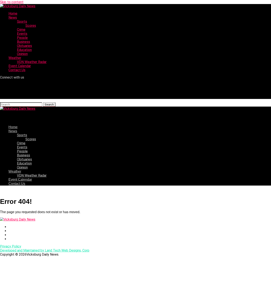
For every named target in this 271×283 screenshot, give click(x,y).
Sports (22, 22)
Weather (14, 58)
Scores (30, 26)
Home (12, 13)
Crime (21, 30)
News (12, 17)
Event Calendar (19, 66)
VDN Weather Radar (32, 62)
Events (22, 34)
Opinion (22, 54)
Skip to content (12, 2)
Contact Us (16, 70)
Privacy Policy (10, 246)
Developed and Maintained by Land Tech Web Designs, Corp (44, 250)
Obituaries (24, 46)
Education (24, 50)
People (22, 38)
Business (23, 42)
